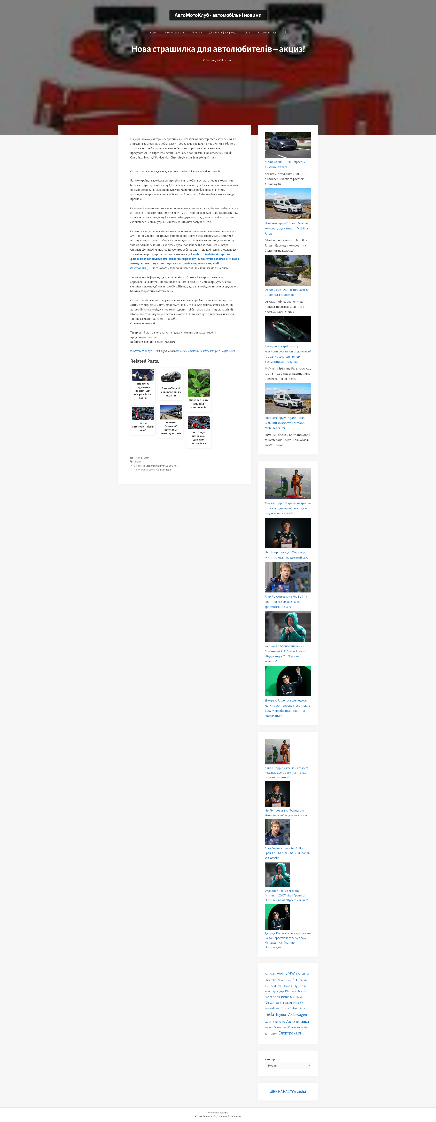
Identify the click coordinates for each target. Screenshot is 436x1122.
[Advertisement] (218, 88)
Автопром (279, 1021)
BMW (290, 973)
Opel (279, 1002)
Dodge (289, 980)
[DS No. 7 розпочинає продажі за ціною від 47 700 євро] (288, 271)
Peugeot (287, 1003)
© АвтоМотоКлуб (141, 351)
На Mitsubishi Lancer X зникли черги (153, 469)
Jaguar (275, 991)
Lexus (294, 991)
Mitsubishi (296, 997)
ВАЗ (284, 1028)
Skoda (285, 1008)
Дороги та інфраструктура (223, 32)
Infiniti (267, 992)
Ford (272, 986)
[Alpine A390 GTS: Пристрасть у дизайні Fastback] (288, 145)
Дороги (274, 1034)
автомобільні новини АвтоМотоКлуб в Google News (205, 351)
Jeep (281, 991)
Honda (287, 986)
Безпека (268, 1027)
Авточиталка (297, 1021)
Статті (248, 32)
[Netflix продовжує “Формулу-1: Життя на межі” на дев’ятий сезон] (288, 534)
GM (279, 986)
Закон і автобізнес (175, 32)
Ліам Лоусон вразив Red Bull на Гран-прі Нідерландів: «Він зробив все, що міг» (286, 602)
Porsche (298, 1002)
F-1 (294, 980)
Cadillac (305, 974)
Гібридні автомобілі (297, 1027)
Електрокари (290, 1033)
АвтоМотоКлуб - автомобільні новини (218, 15)
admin (229, 60)
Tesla (269, 1014)
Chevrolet (270, 980)
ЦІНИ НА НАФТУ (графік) (287, 1091)
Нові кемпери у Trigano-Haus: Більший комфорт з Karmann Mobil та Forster (285, 423)
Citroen (281, 980)
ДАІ (267, 1033)
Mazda (302, 991)
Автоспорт (197, 32)
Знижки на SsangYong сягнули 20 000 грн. (156, 466)
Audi (280, 973)
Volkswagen (297, 1014)
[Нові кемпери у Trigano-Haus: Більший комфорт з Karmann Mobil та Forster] (288, 399)
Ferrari (303, 980)
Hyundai (300, 986)
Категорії (270, 1059)
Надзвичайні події (267, 32)
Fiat (266, 986)
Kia (287, 991)
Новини (154, 32)
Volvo (268, 1022)
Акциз (137, 462)
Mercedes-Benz (277, 997)
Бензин (277, 1027)
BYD (298, 974)
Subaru (294, 1008)
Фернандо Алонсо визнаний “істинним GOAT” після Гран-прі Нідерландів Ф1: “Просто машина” (286, 895)
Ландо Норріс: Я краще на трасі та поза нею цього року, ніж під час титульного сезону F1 (288, 508)
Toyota (281, 1015)
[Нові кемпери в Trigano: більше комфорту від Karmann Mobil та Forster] (288, 204)
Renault (270, 1008)
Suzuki (303, 1008)
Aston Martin (270, 974)
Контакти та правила (218, 1112)
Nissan (270, 1002)
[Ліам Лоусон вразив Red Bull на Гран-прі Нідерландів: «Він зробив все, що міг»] (288, 578)
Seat (277, 1009)
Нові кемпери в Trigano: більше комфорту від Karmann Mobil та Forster (286, 228)
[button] (285, 32)
